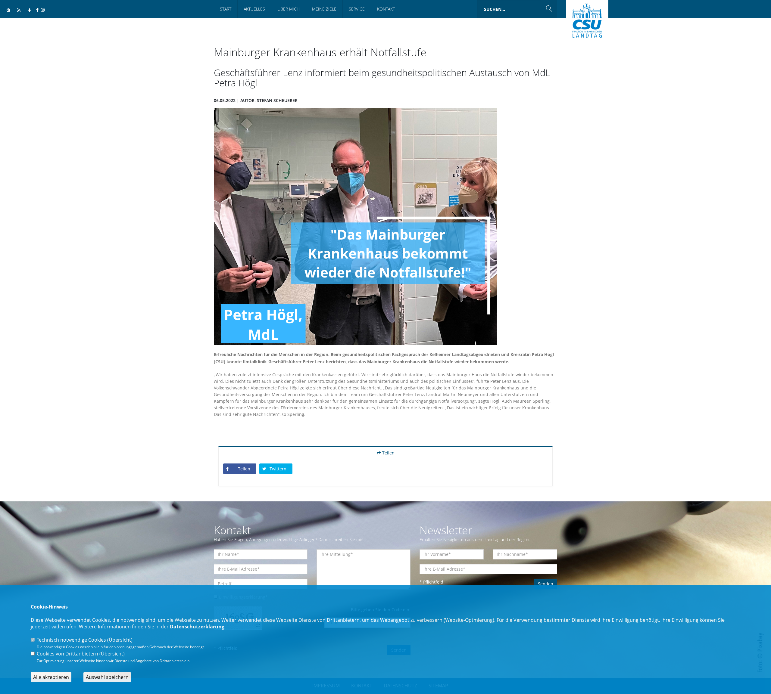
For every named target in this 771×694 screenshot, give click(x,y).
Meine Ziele (324, 9)
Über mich (288, 9)
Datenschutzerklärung (197, 626)
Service (357, 9)
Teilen (388, 453)
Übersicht (120, 640)
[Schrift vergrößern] (29, 10)
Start (225, 9)
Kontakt (386, 9)
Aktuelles (254, 9)
